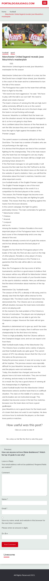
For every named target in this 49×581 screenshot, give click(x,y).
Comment (6, 472)
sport (13, 53)
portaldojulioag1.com (18, 3)
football (5, 53)
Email (4, 508)
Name (5, 499)
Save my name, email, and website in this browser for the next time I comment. (23, 521)
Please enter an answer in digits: (15, 528)
